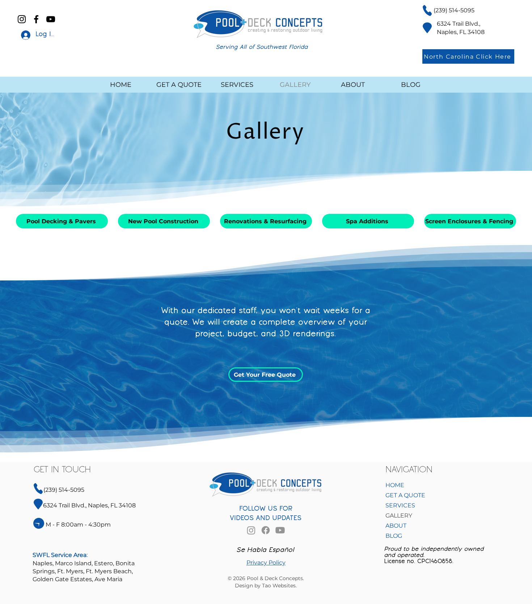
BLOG (393, 535)
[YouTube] (50, 19)
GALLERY (398, 515)
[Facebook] (36, 19)
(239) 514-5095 (454, 10)
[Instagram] (21, 19)
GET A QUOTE (405, 495)
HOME (394, 485)
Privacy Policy (266, 562)
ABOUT (395, 525)
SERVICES (400, 505)
